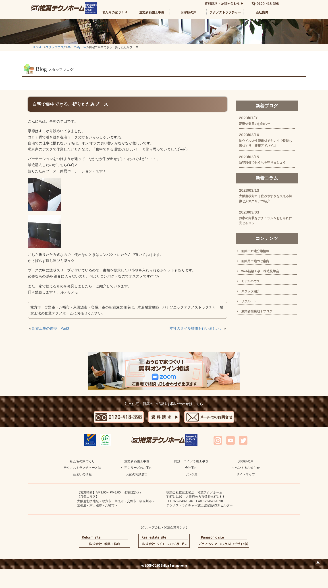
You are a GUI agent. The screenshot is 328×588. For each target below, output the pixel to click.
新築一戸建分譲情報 (255, 251)
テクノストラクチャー (225, 12)
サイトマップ (245, 474)
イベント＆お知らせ (246, 467)
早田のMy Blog (77, 47)
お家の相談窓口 (137, 474)
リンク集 (191, 474)
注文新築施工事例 (151, 12)
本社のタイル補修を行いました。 (196, 328)
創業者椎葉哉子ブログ (256, 311)
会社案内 (262, 12)
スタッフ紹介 (250, 291)
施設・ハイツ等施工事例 (191, 461)
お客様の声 (188, 12)
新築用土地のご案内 (255, 261)
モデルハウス (250, 281)
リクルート (249, 301)
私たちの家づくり (114, 12)
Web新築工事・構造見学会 (260, 271)
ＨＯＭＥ (38, 47)
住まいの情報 (82, 474)
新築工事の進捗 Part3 (50, 328)
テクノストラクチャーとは (82, 467)
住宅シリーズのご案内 (136, 467)
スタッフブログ (56, 47)
